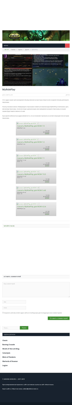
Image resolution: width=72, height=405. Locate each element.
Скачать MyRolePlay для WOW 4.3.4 (31, 206)
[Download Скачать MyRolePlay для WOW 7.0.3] (27, 171)
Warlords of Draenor (10, 361)
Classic (5, 340)
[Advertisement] (36, 13)
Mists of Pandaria (9, 357)
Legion (5, 365)
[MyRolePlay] (36, 70)
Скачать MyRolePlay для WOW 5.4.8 (31, 190)
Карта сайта (6, 389)
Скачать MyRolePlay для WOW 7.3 (31, 126)
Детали (47, 133)
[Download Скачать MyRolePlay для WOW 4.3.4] (27, 204)
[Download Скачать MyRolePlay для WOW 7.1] (27, 155)
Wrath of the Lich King (10, 349)
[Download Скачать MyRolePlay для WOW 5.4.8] (27, 188)
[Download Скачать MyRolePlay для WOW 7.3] (27, 123)
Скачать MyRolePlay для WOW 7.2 (31, 142)
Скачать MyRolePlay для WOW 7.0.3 (31, 174)
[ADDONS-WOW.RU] (36, 35)
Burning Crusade (8, 345)
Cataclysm (6, 353)
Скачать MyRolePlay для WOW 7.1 (31, 158)
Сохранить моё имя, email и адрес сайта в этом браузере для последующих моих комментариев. (33, 313)
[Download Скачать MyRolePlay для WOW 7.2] (27, 139)
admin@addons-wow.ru (30, 389)
